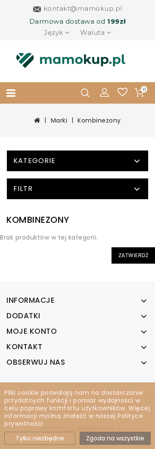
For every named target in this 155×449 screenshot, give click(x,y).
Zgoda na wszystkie (115, 438)
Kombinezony (99, 120)
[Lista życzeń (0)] (122, 93)
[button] (104, 92)
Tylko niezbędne (40, 438)
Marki (59, 120)
